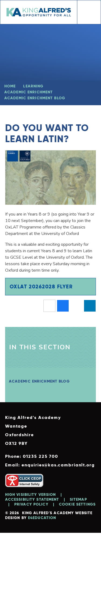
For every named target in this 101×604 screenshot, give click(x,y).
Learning (33, 86)
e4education (42, 517)
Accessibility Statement (32, 499)
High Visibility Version (30, 494)
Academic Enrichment (28, 92)
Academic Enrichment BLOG (34, 97)
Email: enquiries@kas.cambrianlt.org (50, 465)
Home (10, 86)
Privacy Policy (31, 504)
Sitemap (78, 499)
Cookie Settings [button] (77, 504)
